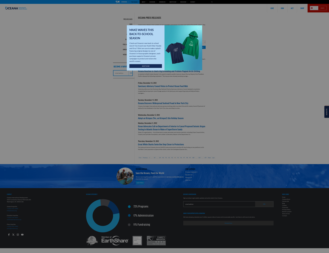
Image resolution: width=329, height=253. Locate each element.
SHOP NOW (145, 66)
